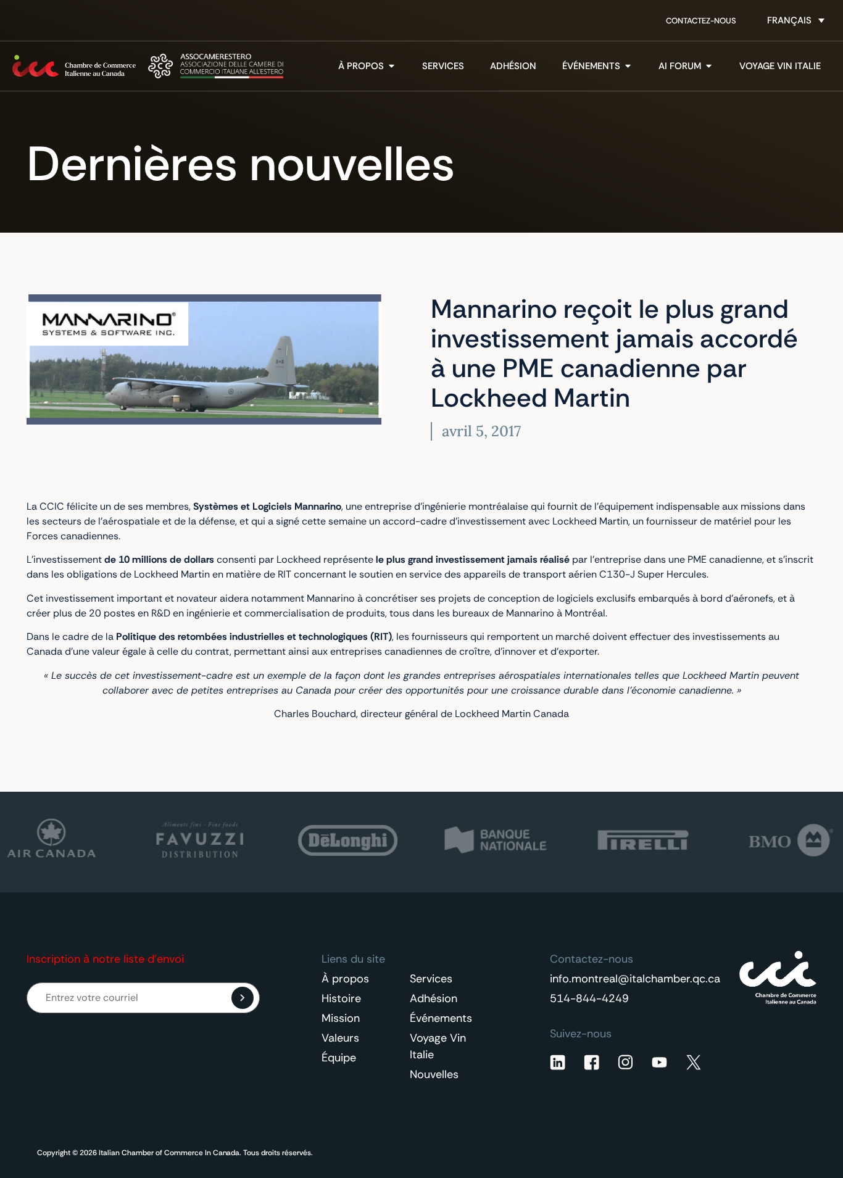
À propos (345, 978)
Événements (441, 1018)
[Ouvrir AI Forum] (708, 66)
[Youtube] (659, 1062)
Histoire (341, 998)
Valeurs (340, 1038)
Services (431, 978)
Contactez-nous (701, 20)
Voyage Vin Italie (438, 1046)
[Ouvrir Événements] (628, 66)
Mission (341, 1018)
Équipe (339, 1057)
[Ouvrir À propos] (391, 66)
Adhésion (433, 998)
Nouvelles (434, 1074)
